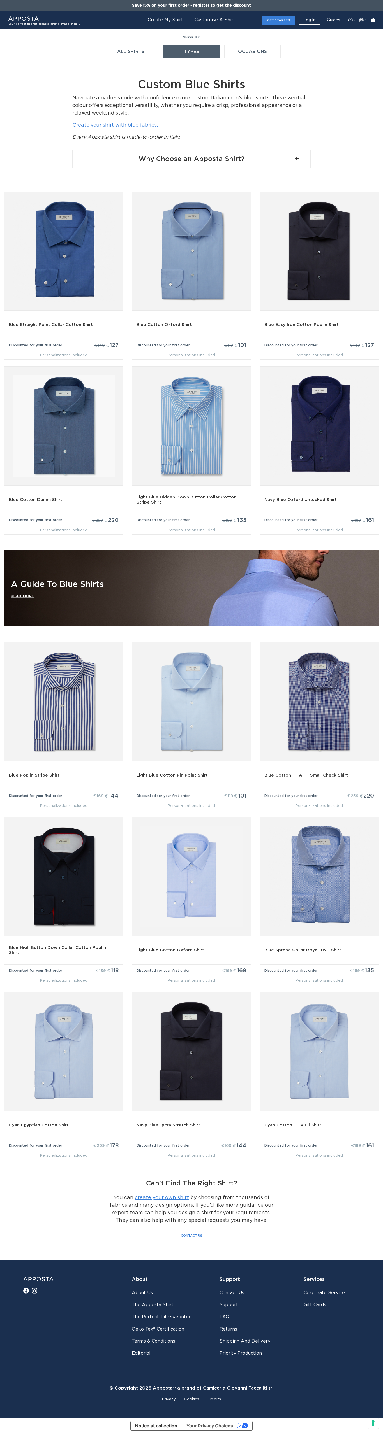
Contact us (232, 1292)
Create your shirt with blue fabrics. (115, 125)
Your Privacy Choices (209, 1426)
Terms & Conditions (153, 1341)
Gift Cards (315, 1304)
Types (191, 51)
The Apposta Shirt (153, 1304)
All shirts (130, 51)
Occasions (252, 51)
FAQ (224, 1317)
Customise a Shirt (215, 20)
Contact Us (191, 1235)
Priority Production (241, 1353)
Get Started (278, 20)
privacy (169, 1399)
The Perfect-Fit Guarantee (162, 1317)
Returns (228, 1329)
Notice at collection (156, 1426)
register (201, 6)
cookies (191, 1399)
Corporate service (324, 1292)
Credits (214, 1399)
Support (229, 1304)
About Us (142, 1292)
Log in (309, 20)
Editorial (141, 1353)
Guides (333, 20)
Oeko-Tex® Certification (158, 1329)
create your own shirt (162, 1197)
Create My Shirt (165, 20)
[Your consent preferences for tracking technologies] (373, 1423)
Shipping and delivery (245, 1341)
